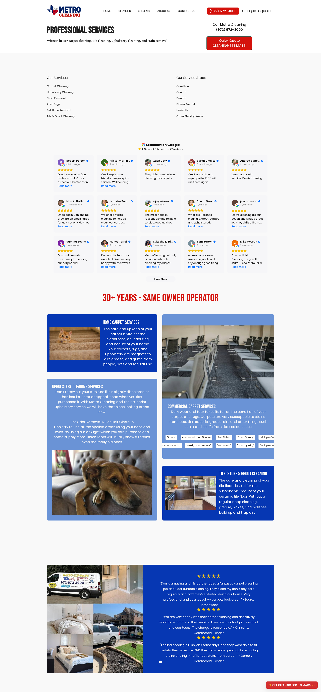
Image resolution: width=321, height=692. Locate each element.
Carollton (182, 86)
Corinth (181, 92)
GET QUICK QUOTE (257, 11)
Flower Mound (185, 104)
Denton (181, 98)
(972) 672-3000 (223, 11)
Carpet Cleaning (58, 86)
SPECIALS (144, 11)
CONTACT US (186, 11)
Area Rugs (53, 104)
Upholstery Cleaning (60, 92)
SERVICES (125, 11)
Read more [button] (65, 186)
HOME (107, 11)
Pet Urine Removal (59, 110)
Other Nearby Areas (189, 116)
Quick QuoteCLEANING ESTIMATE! (229, 43)
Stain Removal (56, 98)
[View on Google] (61, 162)
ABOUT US (164, 11)
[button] (160, 662)
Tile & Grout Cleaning (61, 116)
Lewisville (182, 110)
